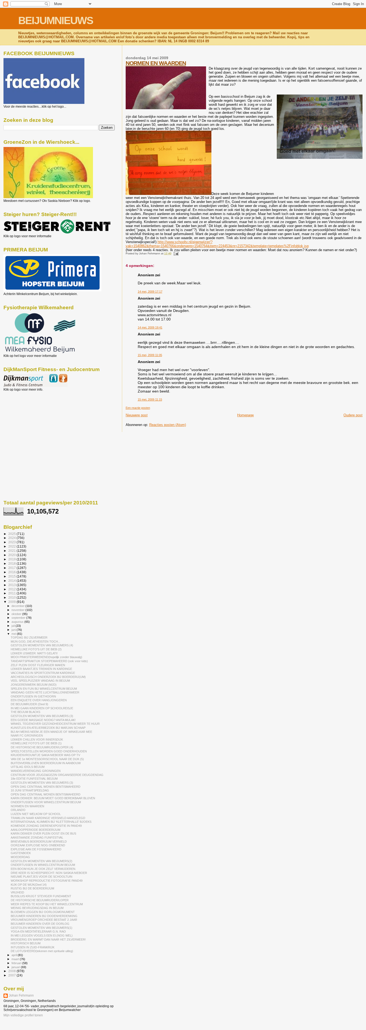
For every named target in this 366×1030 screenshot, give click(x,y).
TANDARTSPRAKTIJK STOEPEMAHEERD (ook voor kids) (49, 661)
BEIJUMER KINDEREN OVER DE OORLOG (40, 923)
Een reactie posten (138, 407)
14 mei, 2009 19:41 (150, 327)
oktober (17, 614)
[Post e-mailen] (175, 253)
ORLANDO (18, 810)
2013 (12, 585)
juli (14, 625)
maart (16, 959)
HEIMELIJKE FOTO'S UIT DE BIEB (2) (36, 649)
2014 (12, 580)
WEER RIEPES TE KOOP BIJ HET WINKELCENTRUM (47, 904)
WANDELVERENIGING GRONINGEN (36, 770)
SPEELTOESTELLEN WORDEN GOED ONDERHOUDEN (49, 751)
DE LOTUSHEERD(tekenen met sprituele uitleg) (42, 951)
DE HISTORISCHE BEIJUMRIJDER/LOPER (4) (42, 747)
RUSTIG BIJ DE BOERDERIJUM (32, 888)
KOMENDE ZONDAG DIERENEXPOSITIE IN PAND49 (46, 825)
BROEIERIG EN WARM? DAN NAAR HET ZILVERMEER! (48, 939)
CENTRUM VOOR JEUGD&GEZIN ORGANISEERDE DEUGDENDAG (57, 774)
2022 (12, 546)
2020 (12, 555)
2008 (12, 971)
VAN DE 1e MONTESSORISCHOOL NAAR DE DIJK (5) (47, 759)
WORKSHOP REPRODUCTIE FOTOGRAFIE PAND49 (47, 880)
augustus (18, 621)
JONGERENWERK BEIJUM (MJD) (34, 684)
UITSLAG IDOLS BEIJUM (27, 766)
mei (14, 633)
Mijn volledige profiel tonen (23, 1015)
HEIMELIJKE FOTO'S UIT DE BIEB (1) (36, 743)
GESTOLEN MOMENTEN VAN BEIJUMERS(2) (41, 861)
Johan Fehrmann (21, 995)
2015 (12, 576)
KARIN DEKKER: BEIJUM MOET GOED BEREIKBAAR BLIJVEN (53, 798)
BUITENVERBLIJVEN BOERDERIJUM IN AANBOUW (46, 763)
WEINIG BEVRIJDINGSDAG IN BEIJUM (37, 908)
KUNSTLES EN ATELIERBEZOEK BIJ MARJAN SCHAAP (48, 727)
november (18, 610)
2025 (12, 533)
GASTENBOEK (21, 853)
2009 (12, 601)
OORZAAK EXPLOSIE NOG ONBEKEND (38, 845)
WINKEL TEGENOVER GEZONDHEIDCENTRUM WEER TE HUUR (55, 723)
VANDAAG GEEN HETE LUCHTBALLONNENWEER (45, 692)
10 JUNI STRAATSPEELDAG (30, 790)
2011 (12, 593)
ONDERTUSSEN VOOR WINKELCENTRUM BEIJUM (46, 802)
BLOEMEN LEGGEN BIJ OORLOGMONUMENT (43, 912)
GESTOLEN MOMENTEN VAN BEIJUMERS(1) (41, 927)
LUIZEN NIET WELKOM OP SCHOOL (36, 814)
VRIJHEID (17, 892)
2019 (12, 559)
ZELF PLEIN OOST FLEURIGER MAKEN (38, 665)
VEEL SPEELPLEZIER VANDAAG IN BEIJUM (40, 680)
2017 (12, 567)
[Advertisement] (27, 420)
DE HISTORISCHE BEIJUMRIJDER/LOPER (40, 900)
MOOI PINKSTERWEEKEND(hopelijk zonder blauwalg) (46, 657)
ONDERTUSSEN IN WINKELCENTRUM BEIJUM (43, 864)
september (19, 617)
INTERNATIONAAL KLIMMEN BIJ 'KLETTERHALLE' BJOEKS (51, 821)
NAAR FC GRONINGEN (27, 735)
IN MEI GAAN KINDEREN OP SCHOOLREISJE (42, 708)
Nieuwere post (137, 415)
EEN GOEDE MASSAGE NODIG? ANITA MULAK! (43, 720)
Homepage (245, 415)
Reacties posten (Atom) (167, 425)
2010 (12, 597)
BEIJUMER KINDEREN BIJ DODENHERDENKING (44, 916)
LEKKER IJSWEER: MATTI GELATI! (34, 653)
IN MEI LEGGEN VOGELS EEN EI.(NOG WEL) (42, 935)
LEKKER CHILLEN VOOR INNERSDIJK (37, 739)
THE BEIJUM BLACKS (25, 712)
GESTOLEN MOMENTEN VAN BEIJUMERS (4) (42, 645)
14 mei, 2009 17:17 (150, 291)
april (15, 955)
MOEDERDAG (20, 857)
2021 (12, 550)
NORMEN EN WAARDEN (156, 63)
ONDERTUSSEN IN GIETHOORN (33, 696)
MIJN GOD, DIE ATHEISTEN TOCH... (35, 641)
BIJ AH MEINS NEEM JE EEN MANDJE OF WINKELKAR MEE (51, 731)
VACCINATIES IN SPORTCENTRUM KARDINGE (43, 672)
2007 (12, 975)
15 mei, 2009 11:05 (150, 355)
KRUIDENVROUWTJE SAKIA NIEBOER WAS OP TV (45, 755)
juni (14, 629)
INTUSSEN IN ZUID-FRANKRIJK (32, 947)
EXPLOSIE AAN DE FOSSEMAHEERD (36, 849)
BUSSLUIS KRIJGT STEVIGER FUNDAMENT (41, 896)
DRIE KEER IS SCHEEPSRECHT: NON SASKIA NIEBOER (49, 872)
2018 (12, 563)
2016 (12, 572)
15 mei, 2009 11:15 (150, 399)
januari (16, 967)
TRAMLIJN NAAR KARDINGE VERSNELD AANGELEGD (48, 818)
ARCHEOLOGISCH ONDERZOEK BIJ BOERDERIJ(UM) (48, 676)
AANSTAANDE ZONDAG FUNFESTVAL (37, 837)
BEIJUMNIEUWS (55, 20)
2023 (12, 542)
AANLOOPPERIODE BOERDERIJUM (35, 829)
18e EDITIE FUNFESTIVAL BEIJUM (34, 778)
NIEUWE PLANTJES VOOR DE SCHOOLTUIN (41, 876)
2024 (12, 537)
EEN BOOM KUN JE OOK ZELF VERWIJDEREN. (43, 868)
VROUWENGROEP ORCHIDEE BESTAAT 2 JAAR (44, 919)
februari (17, 963)
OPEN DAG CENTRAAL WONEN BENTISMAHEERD (45, 786)
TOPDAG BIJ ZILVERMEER (29, 637)
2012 (12, 589)
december (18, 606)
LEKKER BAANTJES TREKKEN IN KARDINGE (41, 668)
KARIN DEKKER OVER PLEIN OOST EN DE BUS (43, 833)
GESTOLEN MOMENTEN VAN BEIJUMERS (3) (42, 716)
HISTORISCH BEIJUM (25, 943)
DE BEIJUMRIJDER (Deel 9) (29, 704)
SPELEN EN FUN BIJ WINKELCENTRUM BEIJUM (44, 688)
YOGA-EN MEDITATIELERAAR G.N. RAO (38, 931)
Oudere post (353, 415)
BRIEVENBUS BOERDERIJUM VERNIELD (39, 841)
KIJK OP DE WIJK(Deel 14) (29, 884)
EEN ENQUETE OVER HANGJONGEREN (39, 700)
